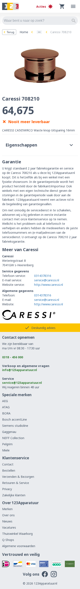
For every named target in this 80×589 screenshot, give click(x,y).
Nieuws (7, 521)
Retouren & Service (15, 483)
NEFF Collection (13, 438)
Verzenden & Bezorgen (18, 477)
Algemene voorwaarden (18, 546)
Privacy (7, 489)
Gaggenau (9, 432)
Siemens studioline (15, 426)
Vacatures (9, 527)
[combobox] (40, 20)
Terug (10, 32)
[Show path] (39, 32)
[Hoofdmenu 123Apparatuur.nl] (73, 6)
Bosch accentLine (14, 419)
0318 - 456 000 (12, 357)
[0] (62, 6)
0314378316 (42, 276)
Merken (7, 509)
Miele (6, 450)
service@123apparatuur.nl (22, 383)
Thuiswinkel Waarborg (17, 534)
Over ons (8, 515)
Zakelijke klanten (13, 495)
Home (24, 32)
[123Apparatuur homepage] (10, 6)
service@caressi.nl (46, 280)
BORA (6, 413)
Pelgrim (7, 444)
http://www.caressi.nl (48, 285)
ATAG (6, 407)
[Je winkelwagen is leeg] (62, 6)
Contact (7, 464)
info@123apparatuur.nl (19, 370)
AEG (5, 401)
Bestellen (8, 470)
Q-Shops (8, 540)
